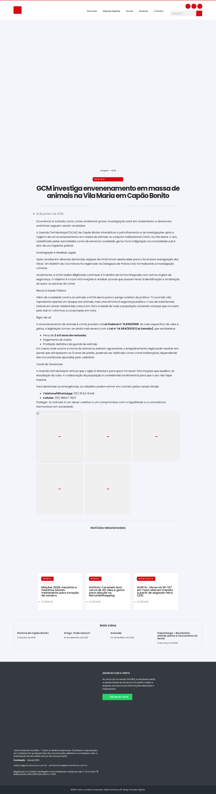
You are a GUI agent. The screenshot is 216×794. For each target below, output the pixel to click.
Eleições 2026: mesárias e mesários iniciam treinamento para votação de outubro (60, 591)
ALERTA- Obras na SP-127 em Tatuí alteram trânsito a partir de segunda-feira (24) (155, 591)
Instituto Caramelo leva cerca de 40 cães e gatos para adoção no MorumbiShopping (107, 591)
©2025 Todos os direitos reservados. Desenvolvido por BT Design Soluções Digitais (108, 789)
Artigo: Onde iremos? (77, 633)
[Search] (199, 13)
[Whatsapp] (199, 6)
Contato (159, 11)
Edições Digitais (111, 11)
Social (129, 11)
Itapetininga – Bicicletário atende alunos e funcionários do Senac (177, 635)
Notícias (92, 11)
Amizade (116, 633)
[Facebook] (188, 6)
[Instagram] (193, 6)
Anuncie (143, 11)
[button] (36, 207)
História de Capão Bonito (33, 633)
